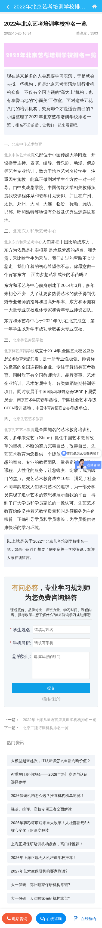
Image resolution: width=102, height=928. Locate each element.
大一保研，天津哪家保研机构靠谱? (40, 898)
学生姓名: (20, 629)
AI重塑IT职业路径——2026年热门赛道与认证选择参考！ (49, 777)
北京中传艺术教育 (27, 144)
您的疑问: (21, 656)
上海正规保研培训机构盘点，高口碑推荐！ (47, 843)
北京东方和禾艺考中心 (34, 231)
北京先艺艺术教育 (28, 419)
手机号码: (20, 643)
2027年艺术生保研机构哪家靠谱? (39, 871)
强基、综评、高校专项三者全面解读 (41, 809)
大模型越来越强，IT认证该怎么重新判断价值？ (51, 760)
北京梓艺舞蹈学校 (28, 340)
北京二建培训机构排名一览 (46, 727)
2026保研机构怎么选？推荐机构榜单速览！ (47, 795)
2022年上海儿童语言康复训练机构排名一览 (59, 719)
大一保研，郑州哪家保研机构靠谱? (40, 884)
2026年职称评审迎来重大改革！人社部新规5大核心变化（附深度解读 (50, 826)
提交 (51, 688)
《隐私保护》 (51, 698)
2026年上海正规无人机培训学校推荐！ (44, 857)
